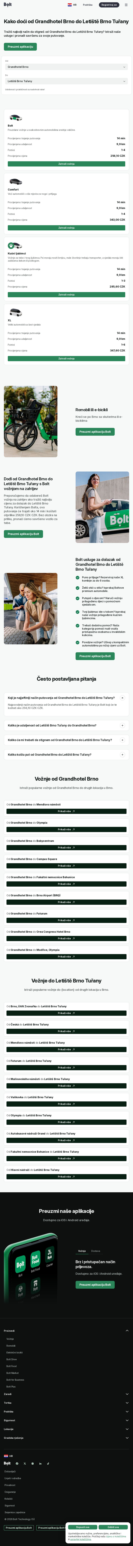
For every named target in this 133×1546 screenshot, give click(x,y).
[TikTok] (48, 1463)
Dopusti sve (82, 1527)
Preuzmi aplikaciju (20, 46)
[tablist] (89, 1251)
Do (6, 75)
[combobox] (66, 67)
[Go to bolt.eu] (8, 5)
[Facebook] (17, 1463)
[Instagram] (32, 1463)
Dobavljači (10, 1471)
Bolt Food (11, 1366)
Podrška (87, 4)
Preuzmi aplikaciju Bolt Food (54, 1527)
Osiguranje (10, 1492)
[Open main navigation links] (126, 5)
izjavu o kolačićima (116, 1536)
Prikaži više (64, 811)
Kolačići (8, 1498)
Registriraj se (109, 4)
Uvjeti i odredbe (13, 1478)
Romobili (10, 1345)
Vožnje (10, 1338)
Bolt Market (12, 1373)
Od (6, 61)
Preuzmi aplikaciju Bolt (95, 431)
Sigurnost (10, 1505)
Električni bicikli (14, 1352)
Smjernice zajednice (15, 1512)
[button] (122, 697)
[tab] (82, 1251)
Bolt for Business (15, 1379)
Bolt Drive (11, 1359)
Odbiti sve (113, 1527)
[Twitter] (24, 1463)
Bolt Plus (11, 1386)
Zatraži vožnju (66, 163)
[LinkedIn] (40, 1463)
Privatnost (10, 1485)
